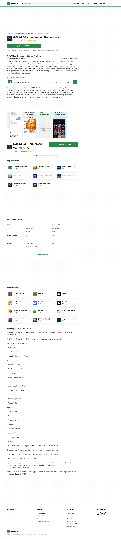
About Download (41, 513)
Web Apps (103, 3)
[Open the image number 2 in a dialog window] (45, 125)
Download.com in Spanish (43, 521)
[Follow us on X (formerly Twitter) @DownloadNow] (101, 513)
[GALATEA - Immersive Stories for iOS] (9, 38)
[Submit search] (22, 3)
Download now (25, 46)
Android (95, 3)
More (110, 3)
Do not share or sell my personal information (73, 522)
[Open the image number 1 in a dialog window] (29, 125)
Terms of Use (70, 516)
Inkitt (33, 329)
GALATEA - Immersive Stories (36, 37)
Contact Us (40, 518)
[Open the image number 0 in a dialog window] (14, 125)
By (15, 40)
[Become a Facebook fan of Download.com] (98, 513)
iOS (88, 3)
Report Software (43, 254)
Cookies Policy (70, 518)
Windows (76, 3)
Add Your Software (42, 516)
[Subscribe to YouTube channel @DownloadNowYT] (104, 513)
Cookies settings (71, 526)
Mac (83, 3)
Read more (75, 58)
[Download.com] (13, 3)
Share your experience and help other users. (45, 51)
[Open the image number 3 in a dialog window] (60, 125)
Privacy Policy (70, 513)
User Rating (24, 40)
